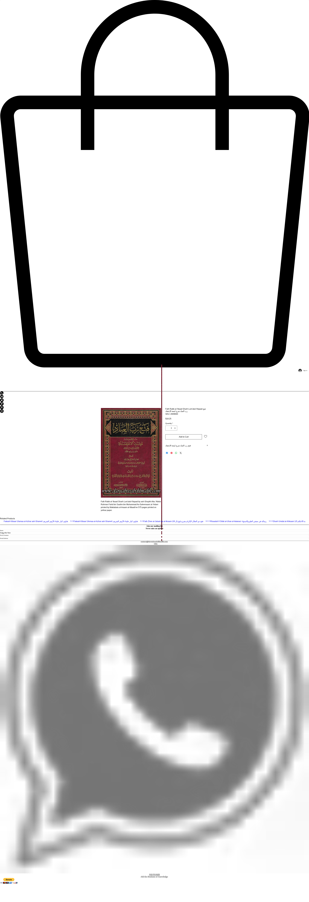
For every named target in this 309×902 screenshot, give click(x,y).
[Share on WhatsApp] (176, 452)
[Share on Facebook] (166, 452)
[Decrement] (167, 428)
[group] (154, 522)
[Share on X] (180, 452)
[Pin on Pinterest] (171, 452)
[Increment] (175, 428)
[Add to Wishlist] (205, 436)
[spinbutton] (171, 428)
